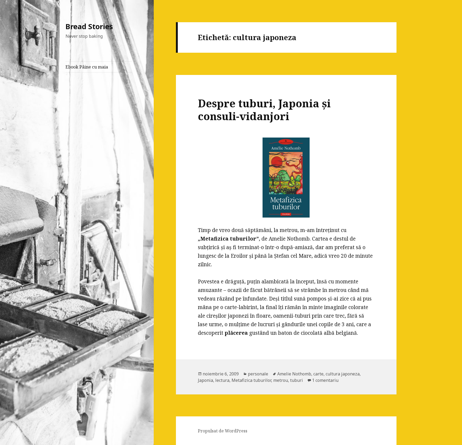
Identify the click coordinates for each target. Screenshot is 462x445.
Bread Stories (89, 26)
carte (318, 374)
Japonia (205, 380)
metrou (280, 380)
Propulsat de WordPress (222, 431)
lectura (222, 380)
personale (258, 374)
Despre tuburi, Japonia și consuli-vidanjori (264, 109)
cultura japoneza (343, 374)
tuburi (296, 380)
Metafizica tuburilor (251, 380)
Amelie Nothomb (294, 374)
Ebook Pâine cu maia (87, 67)
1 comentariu (325, 380)
